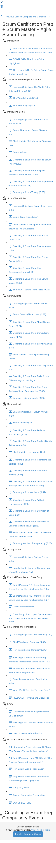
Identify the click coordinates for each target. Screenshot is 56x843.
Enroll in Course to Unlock (28, 834)
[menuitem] (2, 7)
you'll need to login (40, 830)
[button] (2, 3)
